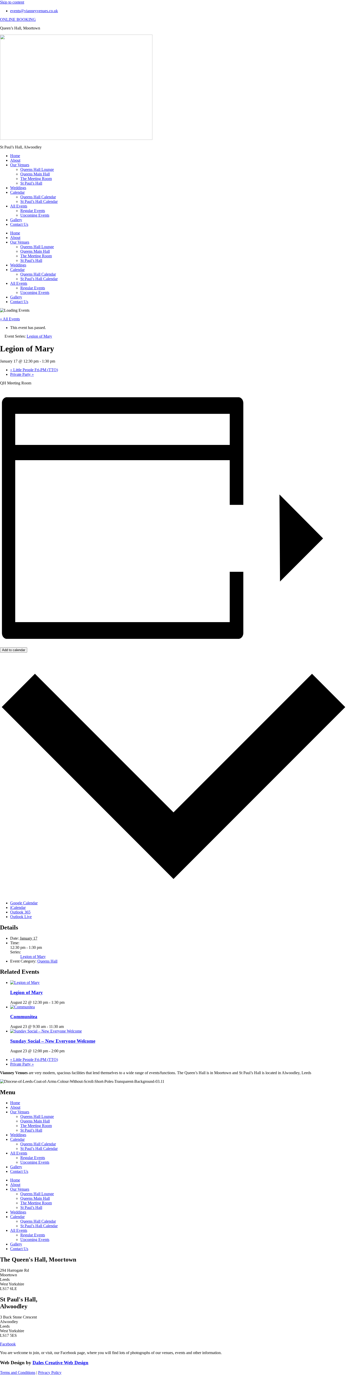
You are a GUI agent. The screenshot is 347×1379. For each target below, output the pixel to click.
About (15, 160)
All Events (18, 206)
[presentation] (25, 982)
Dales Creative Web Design (60, 1362)
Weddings (18, 188)
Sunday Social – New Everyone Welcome (52, 1041)
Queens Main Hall (35, 174)
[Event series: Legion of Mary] (67, 1002)
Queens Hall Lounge (37, 169)
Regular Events (32, 210)
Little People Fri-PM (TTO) (34, 370)
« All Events (10, 319)
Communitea (23, 1016)
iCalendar (18, 907)
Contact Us (19, 224)
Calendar (17, 192)
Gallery (16, 220)
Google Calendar (24, 903)
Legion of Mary (33, 956)
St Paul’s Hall (31, 183)
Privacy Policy (49, 1372)
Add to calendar (13, 650)
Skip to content (12, 2)
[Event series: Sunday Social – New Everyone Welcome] (67, 1051)
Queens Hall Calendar (38, 197)
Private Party (22, 374)
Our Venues (19, 165)
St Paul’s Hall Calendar (39, 201)
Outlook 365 (20, 912)
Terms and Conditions (17, 1372)
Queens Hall (47, 961)
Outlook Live (21, 917)
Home (15, 156)
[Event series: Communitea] (66, 1026)
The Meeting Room (36, 178)
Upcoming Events (34, 215)
